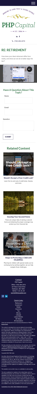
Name (6, 96)
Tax (18, 311)
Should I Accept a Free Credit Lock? (18, 178)
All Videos (18, 319)
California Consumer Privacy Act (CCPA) (17, 346)
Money (18, 313)
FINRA (28, 357)
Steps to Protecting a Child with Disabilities (18, 259)
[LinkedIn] (17, 36)
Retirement (18, 303)
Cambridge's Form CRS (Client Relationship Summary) (14, 386)
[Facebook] (19, 36)
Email (6, 107)
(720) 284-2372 (19, 41)
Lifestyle (18, 315)
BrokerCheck (4, 324)
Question (6, 119)
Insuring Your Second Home (18, 217)
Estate (19, 307)
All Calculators (18, 321)
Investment (18, 305)
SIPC (31, 357)
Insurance (18, 309)
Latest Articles (18, 317)
